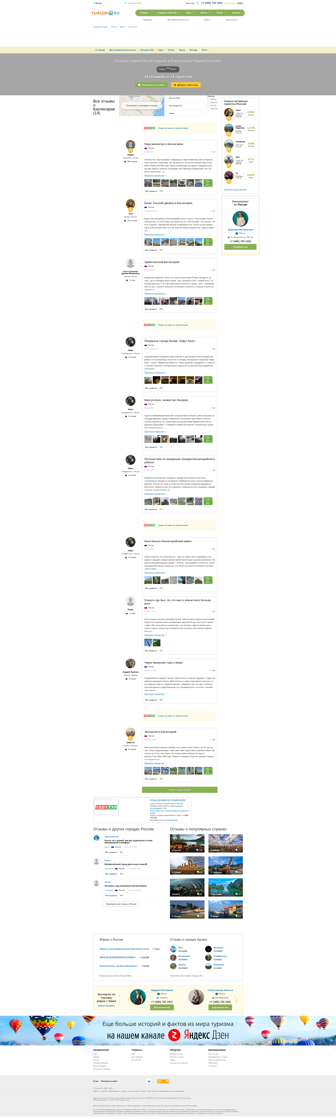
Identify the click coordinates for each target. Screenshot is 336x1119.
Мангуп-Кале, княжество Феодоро (166, 399)
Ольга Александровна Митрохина (130, 272)
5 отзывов (132, 357)
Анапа (107, 847)
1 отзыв (132, 280)
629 (201, 872)
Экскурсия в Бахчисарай (160, 731)
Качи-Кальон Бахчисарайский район (168, 541)
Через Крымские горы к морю (163, 662)
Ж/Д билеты (213, 1063)
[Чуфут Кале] (156, 642)
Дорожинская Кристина (240, 230)
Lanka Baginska (240, 127)
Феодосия (218, 947)
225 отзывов (132, 220)
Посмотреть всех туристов (235, 189)
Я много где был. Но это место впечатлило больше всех (177, 602)
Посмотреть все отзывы (153, 85)
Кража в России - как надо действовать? (119, 966)
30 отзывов (182, 951)
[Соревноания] (182, 301)
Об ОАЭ (176, 894)
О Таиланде (216, 872)
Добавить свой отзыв (187, 85)
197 (201, 894)
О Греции (176, 872)
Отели (219, 13)
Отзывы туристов (167, 13)
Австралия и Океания (101, 1069)
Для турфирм (137, 1057)
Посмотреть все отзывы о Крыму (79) (187, 976)
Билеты (236, 13)
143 (239, 916)
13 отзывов (182, 968)
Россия (151, 148)
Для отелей (136, 1060)
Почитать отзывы (177, 1057)
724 (239, 872)
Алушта (182, 964)
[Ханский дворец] (198, 301)
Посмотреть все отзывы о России (121, 904)
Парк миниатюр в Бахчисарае (163, 143)
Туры (188, 13)
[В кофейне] (156, 301)
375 (239, 894)
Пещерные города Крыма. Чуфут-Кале (169, 340)
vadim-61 (130, 742)
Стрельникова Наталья (220, 990)
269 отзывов (132, 161)
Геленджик (109, 869)
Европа (96, 1060)
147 (201, 916)
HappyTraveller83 (112, 837)
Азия (95, 1054)
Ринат (130, 610)
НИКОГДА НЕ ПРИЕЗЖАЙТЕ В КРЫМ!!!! (118, 957)
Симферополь (220, 956)
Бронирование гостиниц (217, 1057)
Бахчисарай (184, 956)
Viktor (130, 350)
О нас (95, 1081)
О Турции (214, 850)
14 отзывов (182, 959)
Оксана (108, 882)
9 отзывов (218, 959)
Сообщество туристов (178, 1063)
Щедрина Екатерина (162, 990)
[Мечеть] (148, 642)
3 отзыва (132, 679)
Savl (131, 214)
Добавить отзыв (176, 1054)
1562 (201, 850)
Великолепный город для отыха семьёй (126, 864)
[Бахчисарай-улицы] (190, 301)
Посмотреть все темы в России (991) (116, 976)
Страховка (212, 1066)
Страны (144, 13)
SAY (238, 157)
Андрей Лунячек (131, 672)
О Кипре (214, 916)
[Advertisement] (168, 38)
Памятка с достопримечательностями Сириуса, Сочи (124, 949)
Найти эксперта (106, 1006)
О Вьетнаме (216, 894)
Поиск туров (213, 1054)
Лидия (130, 155)
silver (238, 110)
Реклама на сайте (109, 1081)
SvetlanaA (240, 142)
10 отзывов (218, 951)
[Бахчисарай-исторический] (165, 301)
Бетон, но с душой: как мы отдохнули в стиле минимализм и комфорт (128, 842)
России (173, 69)
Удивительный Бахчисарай (161, 261)
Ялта (180, 947)
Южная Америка (99, 1066)
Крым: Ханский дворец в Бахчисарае (168, 202)
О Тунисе (176, 916)
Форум (203, 13)
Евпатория (219, 964)
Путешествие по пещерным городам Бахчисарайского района (179, 460)
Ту (237, 173)
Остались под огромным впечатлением (125, 886)
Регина (107, 860)
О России (176, 850)
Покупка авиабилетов (216, 1060)
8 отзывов (132, 749)
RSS (133, 1054)
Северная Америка (100, 1063)
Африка (96, 1057)
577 (239, 850)
